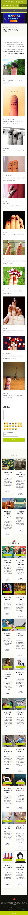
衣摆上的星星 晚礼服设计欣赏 (8, 751)
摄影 (12, 2)
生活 (15, 2)
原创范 (7, 613)
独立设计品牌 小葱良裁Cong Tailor (20, 562)
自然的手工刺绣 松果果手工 (20, 751)
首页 (6, 2)
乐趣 (10, 27)
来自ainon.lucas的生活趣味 (20, 474)
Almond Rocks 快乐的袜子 (7, 867)
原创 (7, 5)
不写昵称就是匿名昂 (8, 432)
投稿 (23, 6)
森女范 (20, 770)
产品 (22, 2)
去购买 (7, 554)
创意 (13, 27)
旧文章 (14, 913)
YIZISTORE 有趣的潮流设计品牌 (8, 790)
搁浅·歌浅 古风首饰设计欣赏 (20, 828)
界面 (4, 5)
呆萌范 (20, 578)
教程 (13, 5)
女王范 (20, 883)
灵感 (19, 2)
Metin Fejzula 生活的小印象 (15, 51)
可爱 (15, 27)
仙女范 (7, 579)
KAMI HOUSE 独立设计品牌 (20, 867)
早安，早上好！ (8, 53)
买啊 (17, 5)
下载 (10, 5)
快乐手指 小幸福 (10, 30)
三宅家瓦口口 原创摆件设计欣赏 (20, 635)
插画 (9, 2)
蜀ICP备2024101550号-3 (14, 909)
